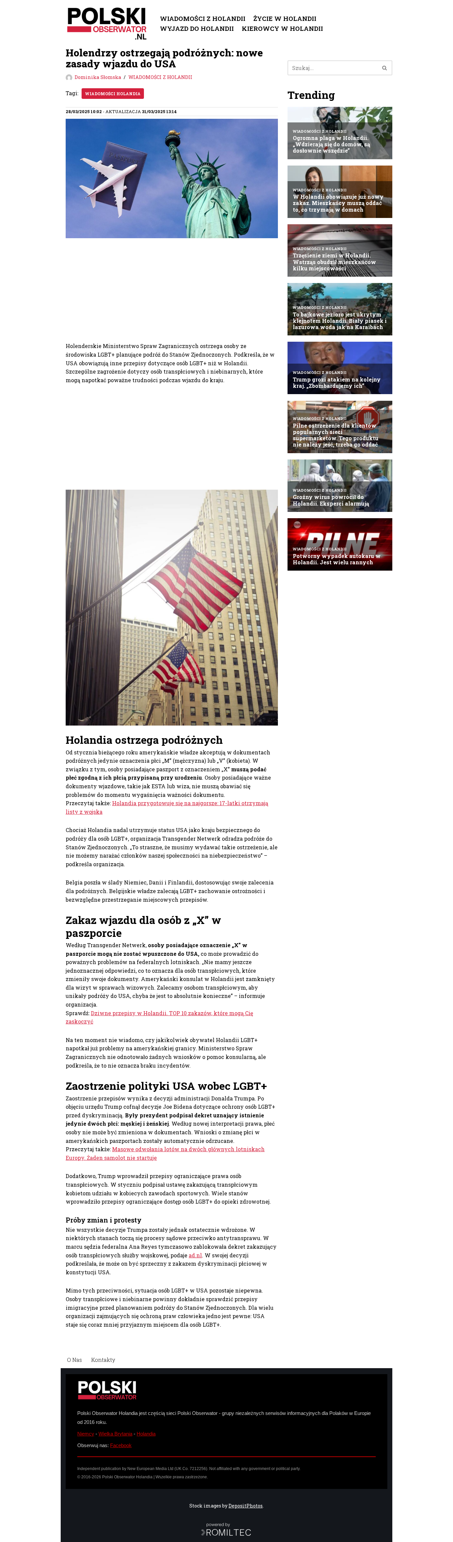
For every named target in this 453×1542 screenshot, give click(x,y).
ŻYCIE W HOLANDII (284, 18)
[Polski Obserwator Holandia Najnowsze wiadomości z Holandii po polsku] (107, 23)
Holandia (146, 1434)
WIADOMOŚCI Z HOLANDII (202, 18)
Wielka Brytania (115, 1434)
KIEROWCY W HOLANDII (282, 28)
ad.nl (195, 1255)
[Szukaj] (384, 67)
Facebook (121, 1445)
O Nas (74, 1359)
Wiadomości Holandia (113, 93)
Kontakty (103, 1359)
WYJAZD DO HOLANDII (197, 28)
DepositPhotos (245, 1506)
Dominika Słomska (98, 77)
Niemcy (85, 1434)
